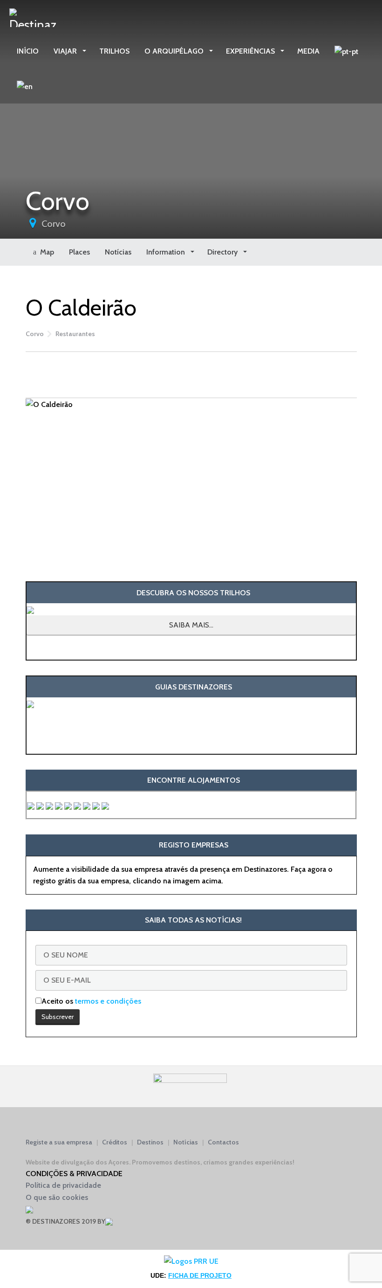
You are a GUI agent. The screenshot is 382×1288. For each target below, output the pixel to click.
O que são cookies (57, 1197)
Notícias (118, 252)
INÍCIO (28, 51)
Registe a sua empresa (59, 1142)
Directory (223, 252)
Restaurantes (75, 334)
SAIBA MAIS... (191, 624)
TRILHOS (114, 51)
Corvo (53, 223)
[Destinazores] (32, 17)
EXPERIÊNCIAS (251, 51)
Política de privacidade (63, 1185)
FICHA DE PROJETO (200, 1275)
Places (79, 252)
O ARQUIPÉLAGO (174, 51)
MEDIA (308, 51)
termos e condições (108, 1001)
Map (45, 252)
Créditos (114, 1142)
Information (166, 252)
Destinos (150, 1142)
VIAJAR (66, 51)
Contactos (223, 1142)
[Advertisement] (191, 373)
